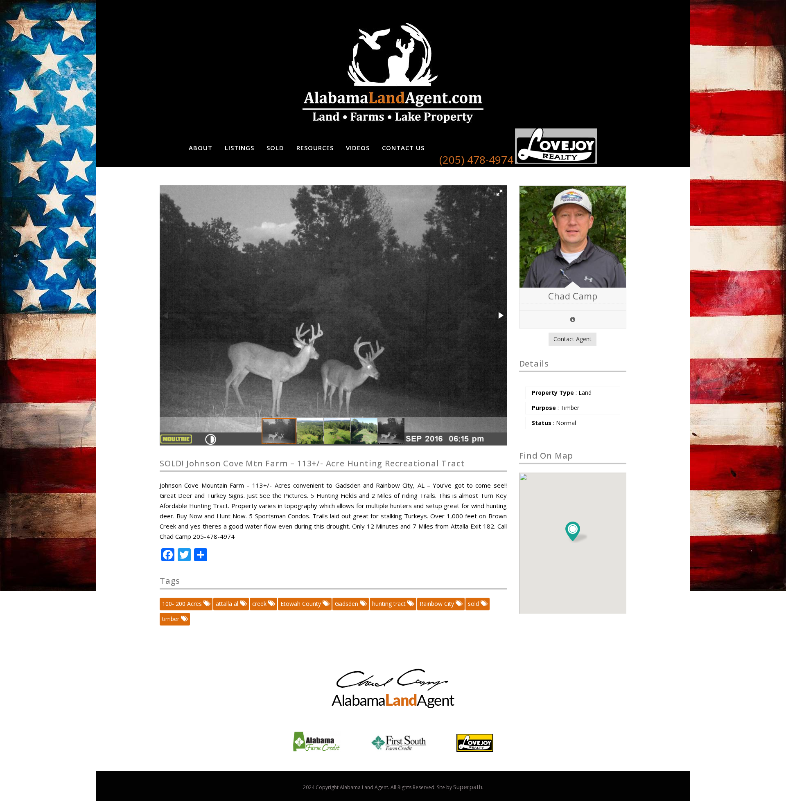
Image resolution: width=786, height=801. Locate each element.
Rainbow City (438, 604)
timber (171, 619)
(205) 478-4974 (476, 159)
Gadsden (347, 604)
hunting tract (389, 604)
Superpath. (468, 787)
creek (260, 604)
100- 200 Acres (182, 604)
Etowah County (301, 604)
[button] (499, 192)
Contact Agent (572, 339)
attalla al (228, 604)
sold (474, 604)
